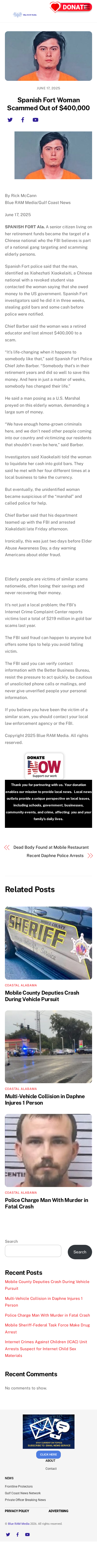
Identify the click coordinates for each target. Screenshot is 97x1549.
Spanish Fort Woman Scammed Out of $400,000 (48, 104)
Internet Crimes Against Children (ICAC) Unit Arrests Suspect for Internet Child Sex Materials (46, 1349)
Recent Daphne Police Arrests (55, 855)
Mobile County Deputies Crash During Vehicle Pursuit (42, 995)
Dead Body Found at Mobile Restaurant (50, 847)
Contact (51, 1469)
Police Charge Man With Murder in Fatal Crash (47, 1315)
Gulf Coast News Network (23, 1493)
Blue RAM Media (18, 1524)
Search (11, 1241)
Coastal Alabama (21, 985)
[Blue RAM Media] (25, 15)
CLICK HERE (48, 1454)
